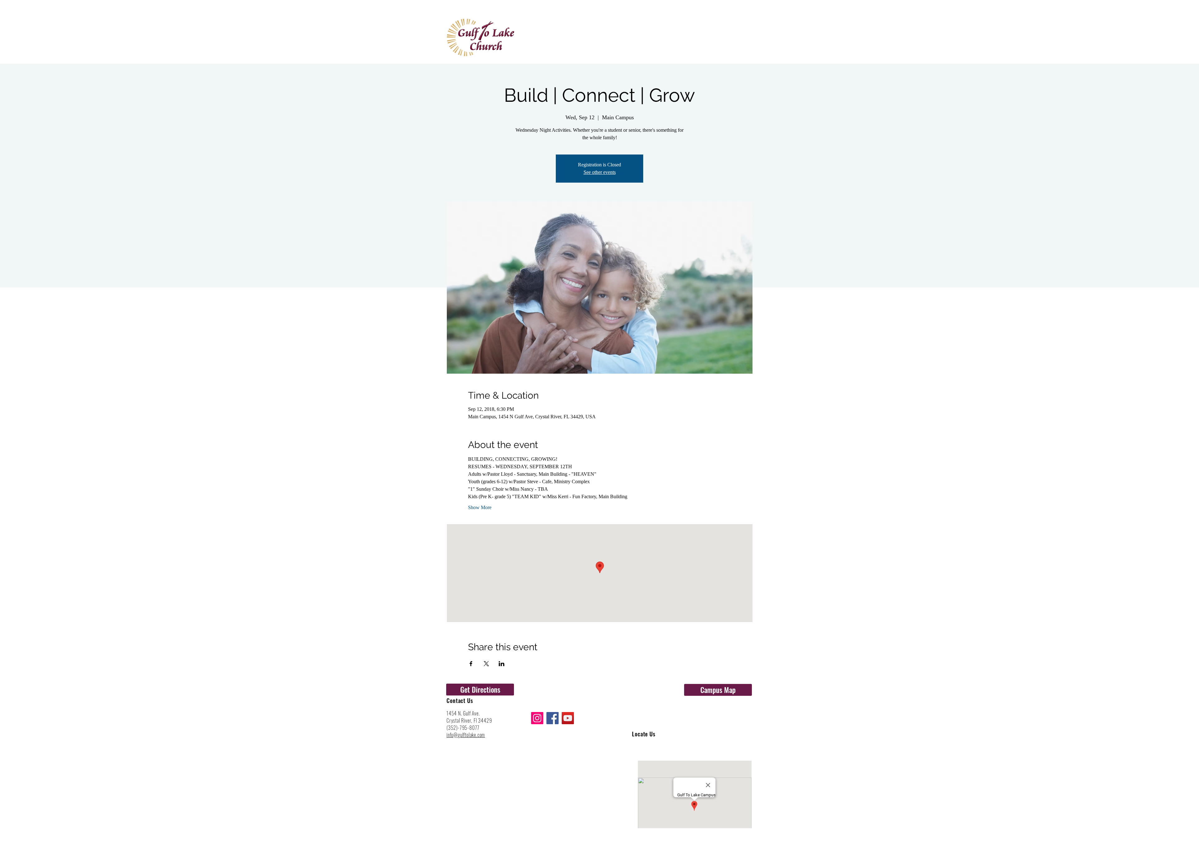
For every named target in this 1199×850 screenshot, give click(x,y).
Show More (479, 507)
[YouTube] (568, 718)
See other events (600, 172)
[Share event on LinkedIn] (502, 663)
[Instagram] (537, 718)
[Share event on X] (486, 663)
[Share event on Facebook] (471, 663)
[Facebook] (552, 718)
